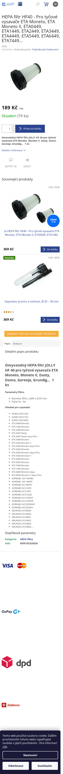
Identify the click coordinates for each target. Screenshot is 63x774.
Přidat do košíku (32, 128)
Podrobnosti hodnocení (45, 49)
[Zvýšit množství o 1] (13, 127)
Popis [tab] (8, 343)
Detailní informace (12, 150)
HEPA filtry (26, 539)
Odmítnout (15, 766)
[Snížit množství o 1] (13, 131)
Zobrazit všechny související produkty (31, 333)
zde (5, 746)
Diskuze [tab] (17, 343)
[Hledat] (37, 4)
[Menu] (55, 4)
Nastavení (30, 755)
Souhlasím (45, 766)
